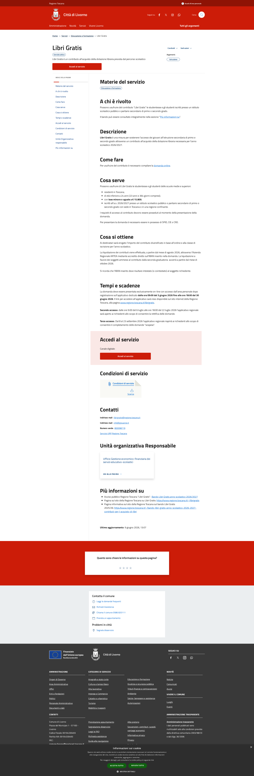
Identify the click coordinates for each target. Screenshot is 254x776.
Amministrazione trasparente (180, 721)
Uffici (51, 689)
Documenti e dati (57, 708)
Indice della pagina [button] (63, 77)
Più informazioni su (170, 117)
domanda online (162, 165)
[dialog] (127, 760)
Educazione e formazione (82, 35)
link (152, 760)
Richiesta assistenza (97, 736)
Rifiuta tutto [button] (137, 765)
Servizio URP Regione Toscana (113, 433)
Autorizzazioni (134, 703)
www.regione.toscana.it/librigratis (137, 302)
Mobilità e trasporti (97, 708)
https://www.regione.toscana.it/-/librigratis (178, 500)
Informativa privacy (136, 735)
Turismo (92, 703)
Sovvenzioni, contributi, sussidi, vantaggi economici (142, 728)
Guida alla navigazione (98, 741)
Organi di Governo (57, 679)
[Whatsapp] (178, 14)
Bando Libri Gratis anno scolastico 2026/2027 (175, 497)
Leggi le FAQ (93, 731)
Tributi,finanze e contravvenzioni (142, 688)
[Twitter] (164, 14)
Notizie (170, 679)
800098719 (120, 428)
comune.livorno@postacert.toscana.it (66, 744)
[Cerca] (201, 15)
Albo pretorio (133, 722)
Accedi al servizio (77, 66)
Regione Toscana (56, 3)
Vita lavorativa (94, 689)
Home (55, 35)
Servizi (65, 35)
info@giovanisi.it (121, 422)
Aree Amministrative (58, 684)
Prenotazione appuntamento (101, 722)
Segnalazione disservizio (99, 726)
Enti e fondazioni (56, 693)
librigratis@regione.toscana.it (127, 417)
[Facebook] (158, 14)
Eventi (170, 706)
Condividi (171, 48)
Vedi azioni (185, 48)
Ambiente (132, 693)
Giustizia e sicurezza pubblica (141, 684)
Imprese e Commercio (98, 693)
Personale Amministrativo (61, 703)
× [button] (251, 747)
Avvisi (169, 689)
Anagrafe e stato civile (98, 679)
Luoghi (170, 702)
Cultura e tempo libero (98, 684)
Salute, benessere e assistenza (141, 698)
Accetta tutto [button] (116, 765)
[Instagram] (171, 14)
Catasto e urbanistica (97, 698)
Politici (52, 698)
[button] (127, 771)
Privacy (131, 740)
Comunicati (172, 684)
